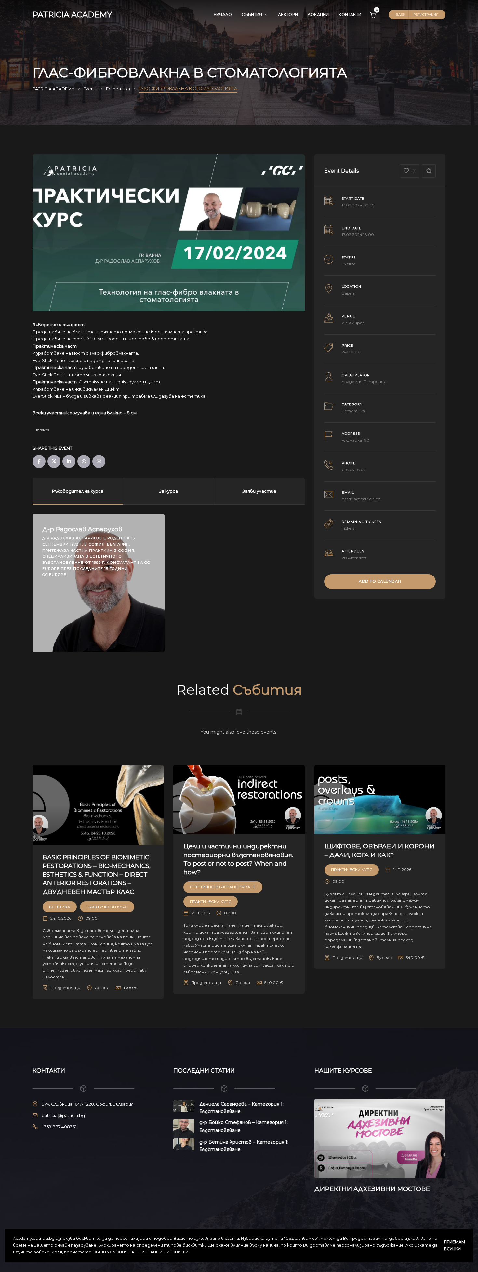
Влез (400, 14)
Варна (348, 293)
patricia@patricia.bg (361, 499)
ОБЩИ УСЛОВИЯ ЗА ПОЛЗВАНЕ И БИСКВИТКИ (140, 1252)
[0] (373, 14)
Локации (318, 14)
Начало (223, 14)
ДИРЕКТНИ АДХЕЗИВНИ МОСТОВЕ (344, 1189)
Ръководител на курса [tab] (77, 491)
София (102, 987)
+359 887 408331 (59, 1126)
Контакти (350, 14)
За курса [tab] (168, 491)
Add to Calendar (380, 581)
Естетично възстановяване (223, 886)
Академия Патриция (364, 381)
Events (42, 430)
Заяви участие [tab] (259, 491)
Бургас (384, 957)
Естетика (353, 410)
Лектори (288, 14)
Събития (252, 14)
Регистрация (426, 14)
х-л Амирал (353, 322)
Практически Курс (107, 906)
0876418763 (353, 469)
